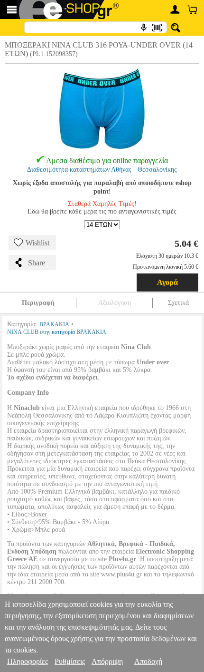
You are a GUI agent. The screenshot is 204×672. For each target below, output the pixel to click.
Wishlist (37, 243)
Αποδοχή (148, 661)
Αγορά (167, 282)
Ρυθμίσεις (70, 661)
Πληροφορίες (27, 661)
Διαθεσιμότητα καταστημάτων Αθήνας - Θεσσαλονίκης (102, 169)
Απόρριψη (107, 661)
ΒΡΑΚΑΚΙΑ (54, 324)
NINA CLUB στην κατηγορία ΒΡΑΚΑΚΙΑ (56, 332)
